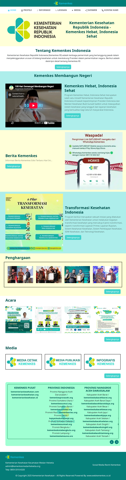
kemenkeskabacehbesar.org (97, 409)
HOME (13, 10)
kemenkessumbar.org (61, 409)
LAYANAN (62, 10)
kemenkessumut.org (61, 403)
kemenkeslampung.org (61, 436)
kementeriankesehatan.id (25, 397)
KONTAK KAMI (111, 10)
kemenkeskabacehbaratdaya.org (97, 403)
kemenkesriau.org (68, 412)
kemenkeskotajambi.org (61, 418)
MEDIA (77, 10)
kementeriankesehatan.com (25, 391)
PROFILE (27, 10)
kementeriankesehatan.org (25, 394)
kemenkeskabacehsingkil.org (97, 427)
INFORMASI (44, 10)
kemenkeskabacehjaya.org (97, 415)
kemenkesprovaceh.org (61, 397)
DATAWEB (92, 10)
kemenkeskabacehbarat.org (98, 397)
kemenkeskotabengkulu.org (61, 430)
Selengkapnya (63, 67)
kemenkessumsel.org (61, 424)
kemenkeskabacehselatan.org (98, 421)
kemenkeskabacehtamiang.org (97, 433)
